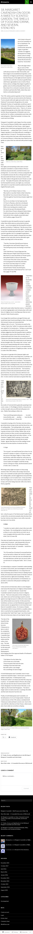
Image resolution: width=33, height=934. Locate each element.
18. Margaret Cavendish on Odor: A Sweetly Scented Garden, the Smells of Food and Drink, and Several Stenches (15, 818)
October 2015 (4, 884)
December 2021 (5, 863)
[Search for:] (16, 800)
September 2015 (5, 887)
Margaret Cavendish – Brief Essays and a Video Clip (14, 811)
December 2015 (5, 878)
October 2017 (4, 866)
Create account (5, 912)
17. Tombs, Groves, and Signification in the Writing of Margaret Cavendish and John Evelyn (16, 755)
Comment (26, 788)
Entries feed (4, 918)
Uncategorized (5, 901)
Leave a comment (20, 31)
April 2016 (3, 869)
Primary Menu (31, 2)
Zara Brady (8, 844)
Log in (2, 915)
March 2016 (4, 872)
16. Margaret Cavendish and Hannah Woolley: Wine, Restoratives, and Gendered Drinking (14, 828)
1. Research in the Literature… (21, 849)
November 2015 (5, 881)
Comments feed (5, 921)
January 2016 (4, 875)
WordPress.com (5, 924)
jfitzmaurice (5, 2)
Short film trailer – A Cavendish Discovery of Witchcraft (16, 762)
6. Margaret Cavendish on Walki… (22, 840)
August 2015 (4, 890)
